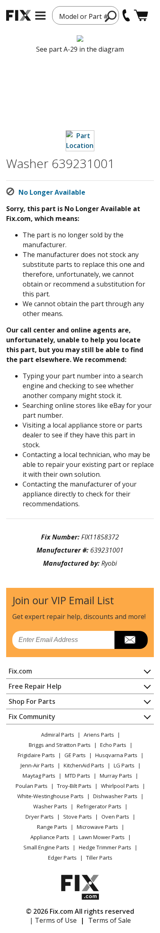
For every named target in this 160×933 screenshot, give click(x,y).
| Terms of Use (53, 920)
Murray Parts (116, 775)
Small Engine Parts (46, 847)
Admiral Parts (57, 734)
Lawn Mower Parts (102, 837)
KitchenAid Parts (84, 765)
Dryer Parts (39, 816)
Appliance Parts (49, 837)
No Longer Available (51, 192)
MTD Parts (77, 775)
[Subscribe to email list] (131, 640)
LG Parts (124, 765)
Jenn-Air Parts (37, 765)
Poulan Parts (32, 786)
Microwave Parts (97, 827)
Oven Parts (115, 816)
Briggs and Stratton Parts (60, 745)
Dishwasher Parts (115, 796)
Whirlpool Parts (120, 786)
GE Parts (75, 755)
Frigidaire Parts (36, 755)
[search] (111, 16)
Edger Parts (62, 857)
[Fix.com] (18, 15)
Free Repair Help (35, 686)
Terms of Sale (109, 920)
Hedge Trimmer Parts (105, 847)
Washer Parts (50, 806)
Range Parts (52, 827)
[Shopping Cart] (141, 15)
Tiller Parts (99, 857)
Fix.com (20, 671)
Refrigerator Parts (99, 806)
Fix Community (32, 716)
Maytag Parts (39, 775)
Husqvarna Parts (116, 755)
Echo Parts (113, 745)
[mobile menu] (40, 15)
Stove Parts (77, 816)
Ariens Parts (99, 734)
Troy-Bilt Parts (74, 786)
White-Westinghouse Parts (50, 796)
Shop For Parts (32, 701)
